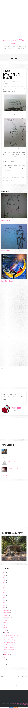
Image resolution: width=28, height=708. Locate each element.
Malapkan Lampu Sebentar (11, 635)
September (7, 617)
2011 (4, 659)
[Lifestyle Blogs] (11, 707)
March (6, 632)
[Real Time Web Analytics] (17, 707)
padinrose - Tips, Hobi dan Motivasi (14, 42)
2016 (4, 597)
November (7, 612)
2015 (4, 600)
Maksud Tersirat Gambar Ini (7, 281)
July (5, 622)
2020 (4, 587)
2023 (4, 580)
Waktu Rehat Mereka (9, 649)
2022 (4, 582)
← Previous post (7, 187)
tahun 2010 (4, 457)
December (7, 610)
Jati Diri (6, 652)
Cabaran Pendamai (9, 647)
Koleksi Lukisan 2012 (6, 220)
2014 (4, 602)
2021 (4, 585)
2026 (4, 573)
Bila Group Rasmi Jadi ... (13, 450)
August (6, 620)
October (6, 615)
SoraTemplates (25, 704)
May (5, 627)
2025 (4, 575)
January (6, 657)
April (5, 630)
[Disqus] (14, 305)
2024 (4, 578)
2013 (4, 605)
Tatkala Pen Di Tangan (11, 76)
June (5, 625)
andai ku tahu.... (5, 475)
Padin (6, 81)
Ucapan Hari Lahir (5, 251)
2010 (4, 662)
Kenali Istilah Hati (8, 637)
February (6, 654)
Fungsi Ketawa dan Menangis (14, 461)
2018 (4, 592)
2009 (4, 664)
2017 (4, 595)
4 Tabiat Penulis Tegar (13, 468)
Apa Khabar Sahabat (9, 642)
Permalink (5, 83)
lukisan (16, 81)
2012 (4, 607)
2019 (4, 590)
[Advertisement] (14, 15)
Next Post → (21, 187)
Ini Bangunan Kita (8, 645)
